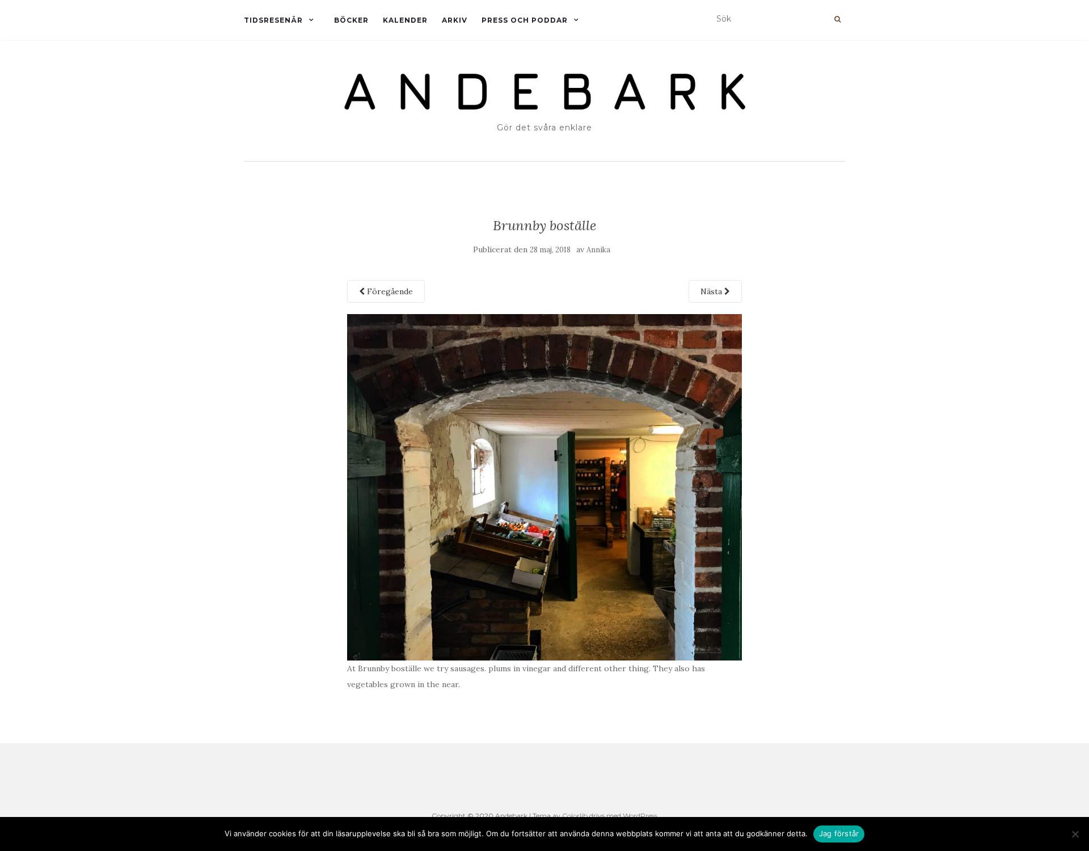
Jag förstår (839, 833)
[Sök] (837, 19)
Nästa (712, 291)
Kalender (405, 20)
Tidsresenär (273, 20)
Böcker (351, 20)
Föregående (389, 291)
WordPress (640, 815)
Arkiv (454, 20)
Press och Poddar (525, 20)
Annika (598, 250)
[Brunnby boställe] (544, 486)
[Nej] (1074, 834)
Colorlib (575, 815)
